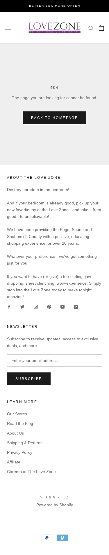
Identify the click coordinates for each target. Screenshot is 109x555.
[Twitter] (22, 306)
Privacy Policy (19, 452)
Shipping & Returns (24, 442)
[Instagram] (36, 306)
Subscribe (28, 379)
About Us (15, 433)
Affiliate (13, 462)
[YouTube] (62, 306)
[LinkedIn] (76, 306)
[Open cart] (101, 28)
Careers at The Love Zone (31, 471)
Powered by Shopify (54, 505)
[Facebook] (9, 306)
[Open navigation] (8, 27)
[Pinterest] (49, 306)
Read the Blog (20, 423)
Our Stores (17, 414)
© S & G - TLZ (54, 497)
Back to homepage (54, 118)
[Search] (91, 27)
